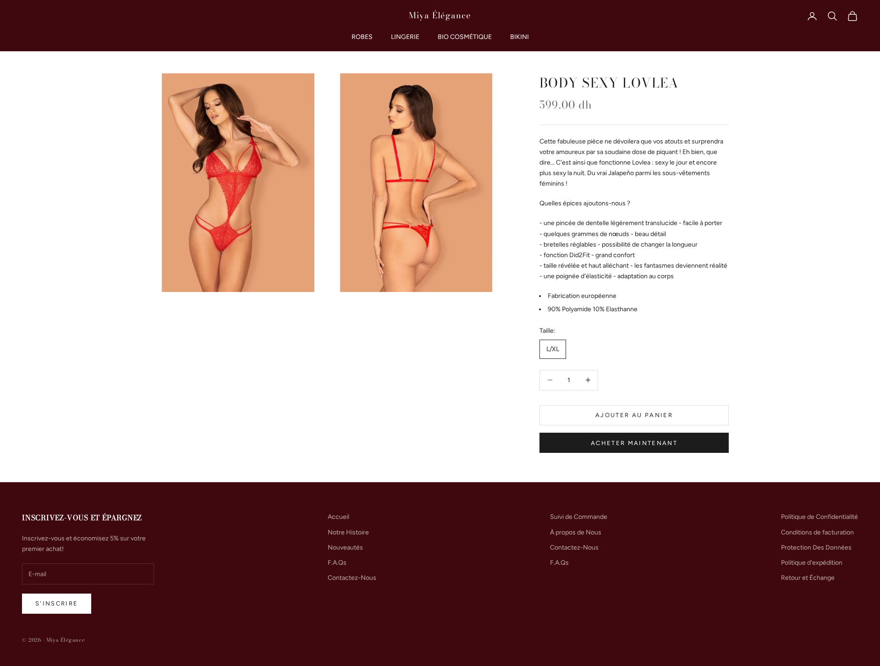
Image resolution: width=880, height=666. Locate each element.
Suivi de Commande (578, 517)
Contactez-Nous (352, 578)
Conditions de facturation (817, 532)
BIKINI (519, 37)
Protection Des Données (816, 547)
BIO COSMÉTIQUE (465, 37)
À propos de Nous (575, 532)
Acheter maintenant (634, 443)
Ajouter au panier (634, 415)
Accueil (338, 517)
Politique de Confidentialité (819, 517)
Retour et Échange (808, 578)
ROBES (362, 37)
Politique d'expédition (811, 563)
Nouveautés (345, 547)
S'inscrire (56, 603)
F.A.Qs (337, 563)
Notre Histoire (348, 532)
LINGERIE (405, 37)
